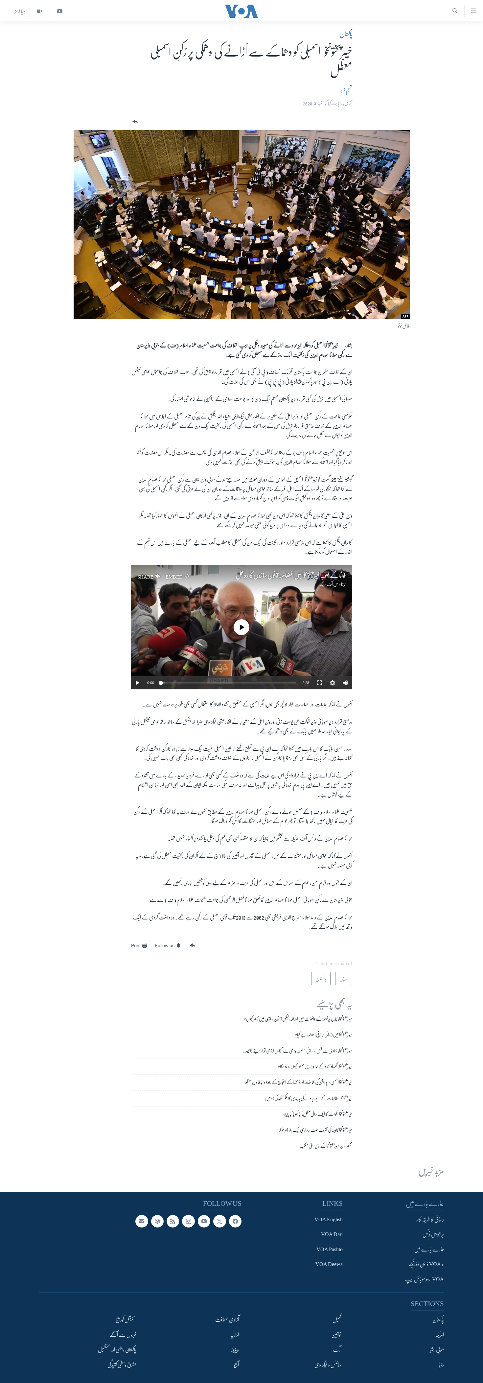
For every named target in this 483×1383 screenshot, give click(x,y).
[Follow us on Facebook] (235, 1221)
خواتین (336, 1335)
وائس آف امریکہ (330, 584)
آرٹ (337, 1350)
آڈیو (236, 1365)
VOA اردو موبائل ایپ (424, 1279)
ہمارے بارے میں (429, 1249)
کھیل (337, 1320)
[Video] (40, 11)
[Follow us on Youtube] (204, 1221)
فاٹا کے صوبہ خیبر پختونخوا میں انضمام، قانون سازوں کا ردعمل (291, 575)
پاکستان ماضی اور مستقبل (117, 1350)
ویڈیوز (235, 1350)
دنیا (441, 1365)
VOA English (328, 1219)
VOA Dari (332, 1234)
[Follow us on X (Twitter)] (219, 1221)
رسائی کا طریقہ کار (430, 1219)
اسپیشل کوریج (126, 1320)
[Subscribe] (141, 1221)
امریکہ (439, 1335)
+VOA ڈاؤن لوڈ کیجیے (426, 1264)
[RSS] (173, 1221)
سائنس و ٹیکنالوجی (327, 1365)
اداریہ (234, 1335)
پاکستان (346, 34)
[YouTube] (60, 11)
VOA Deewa (329, 1264)
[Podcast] (157, 1221)
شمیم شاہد (346, 90)
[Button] (134, 122)
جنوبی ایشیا (436, 1350)
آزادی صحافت (227, 1320)
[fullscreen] (319, 682)
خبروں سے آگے (123, 1335)
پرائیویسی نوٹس (433, 1234)
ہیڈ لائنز (20, 11)
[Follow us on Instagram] (188, 1221)
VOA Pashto (329, 1249)
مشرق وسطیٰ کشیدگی (121, 1365)
